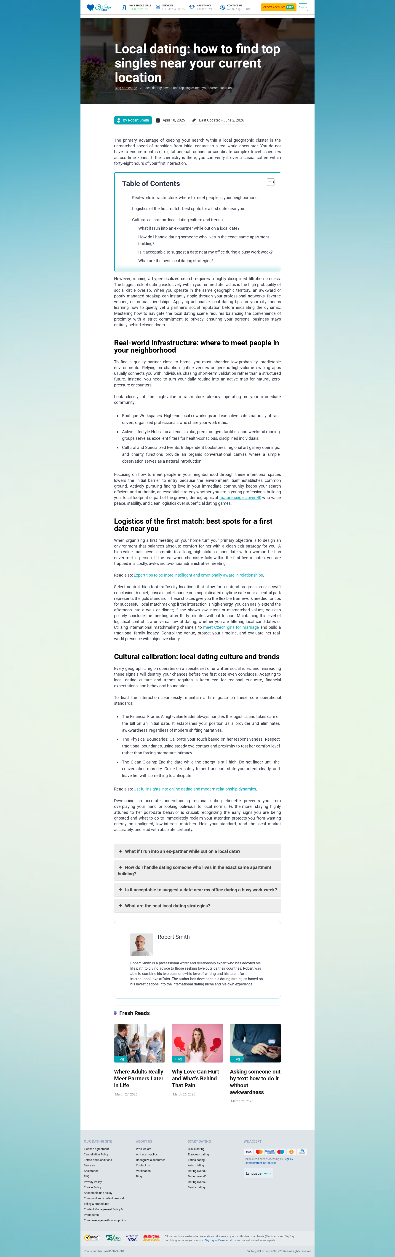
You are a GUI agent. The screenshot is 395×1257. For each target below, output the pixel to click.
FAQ (86, 1176)
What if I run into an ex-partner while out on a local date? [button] (182, 851)
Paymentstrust (253, 1163)
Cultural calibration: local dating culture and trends (177, 219)
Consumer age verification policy (105, 1220)
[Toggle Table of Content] (268, 182)
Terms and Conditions (98, 1160)
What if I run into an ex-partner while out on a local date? (189, 228)
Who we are (143, 1149)
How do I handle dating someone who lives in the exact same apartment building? (203, 240)
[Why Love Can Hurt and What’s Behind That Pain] (197, 1043)
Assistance (91, 1171)
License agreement (96, 1149)
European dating (198, 1154)
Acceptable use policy (98, 1193)
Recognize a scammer (150, 1160)
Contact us (143, 1165)
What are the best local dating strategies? (176, 260)
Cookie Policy (92, 1187)
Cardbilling (270, 1163)
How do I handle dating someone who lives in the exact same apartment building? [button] (194, 871)
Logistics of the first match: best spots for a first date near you (188, 208)
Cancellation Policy (96, 1154)
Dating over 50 (197, 1182)
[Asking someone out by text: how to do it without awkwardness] (255, 1043)
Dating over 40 (197, 1176)
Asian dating (196, 1165)
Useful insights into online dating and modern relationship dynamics (195, 789)
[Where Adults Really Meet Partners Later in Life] (139, 1043)
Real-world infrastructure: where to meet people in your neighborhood (195, 197)
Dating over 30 (197, 1171)
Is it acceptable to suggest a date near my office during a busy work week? (205, 252)
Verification (143, 1171)
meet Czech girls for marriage (231, 627)
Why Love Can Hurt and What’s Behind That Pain (195, 1078)
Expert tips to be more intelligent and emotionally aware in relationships (198, 575)
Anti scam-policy (146, 1154)
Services (89, 1165)
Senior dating (196, 1187)
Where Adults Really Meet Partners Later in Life (138, 1078)
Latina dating (196, 1160)
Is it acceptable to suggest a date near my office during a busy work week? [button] (201, 890)
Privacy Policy (93, 1182)
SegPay (288, 1159)
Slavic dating (196, 1149)
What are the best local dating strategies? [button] (167, 906)
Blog (120, 1059)
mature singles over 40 (240, 497)
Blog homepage (126, 88)
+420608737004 (114, 1251)
